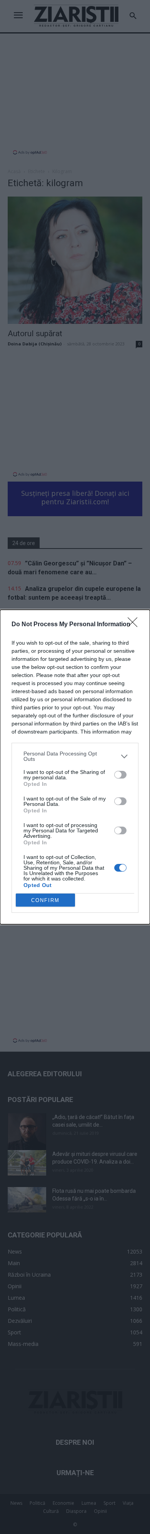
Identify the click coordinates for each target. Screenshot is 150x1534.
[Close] (135, 624)
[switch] (120, 775)
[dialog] (75, 767)
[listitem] (75, 756)
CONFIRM (45, 900)
